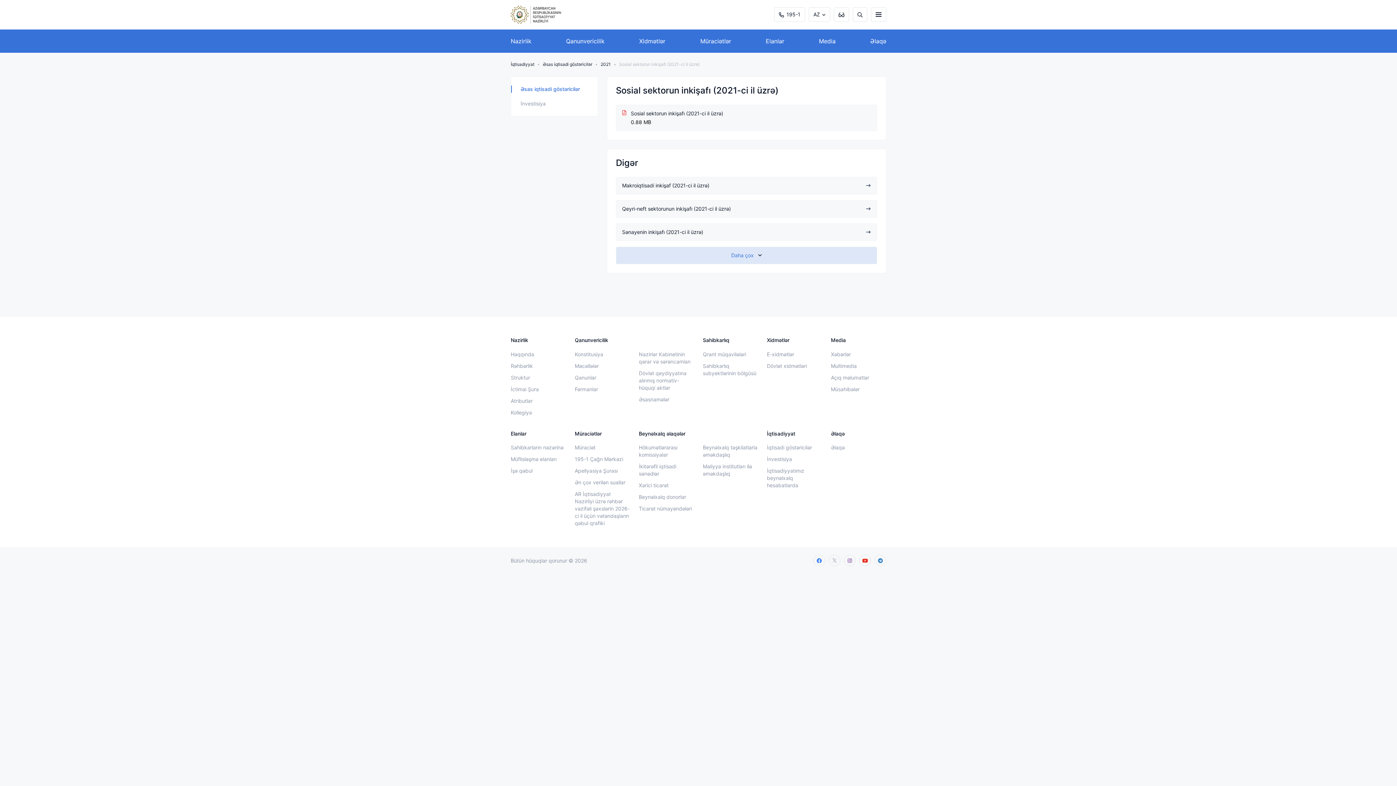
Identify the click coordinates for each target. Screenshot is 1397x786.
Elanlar (775, 41)
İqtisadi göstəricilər (789, 447)
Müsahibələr (845, 389)
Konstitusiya (589, 354)
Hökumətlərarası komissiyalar (658, 451)
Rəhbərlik (522, 366)
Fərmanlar (586, 389)
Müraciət (585, 447)
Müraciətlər (715, 41)
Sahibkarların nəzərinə (537, 447)
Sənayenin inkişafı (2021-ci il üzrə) (662, 232)
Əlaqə (878, 41)
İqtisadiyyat (522, 64)
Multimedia (844, 366)
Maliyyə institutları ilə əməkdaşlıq (727, 470)
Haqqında (522, 354)
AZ (816, 14)
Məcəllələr (587, 366)
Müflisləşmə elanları (534, 459)
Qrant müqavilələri (724, 354)
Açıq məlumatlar (850, 377)
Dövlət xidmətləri (787, 366)
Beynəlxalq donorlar (662, 497)
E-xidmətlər (780, 354)
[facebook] (819, 560)
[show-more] (746, 255)
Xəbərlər (841, 354)
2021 (606, 64)
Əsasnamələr (654, 399)
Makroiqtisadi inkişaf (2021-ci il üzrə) (665, 185)
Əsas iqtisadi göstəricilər (567, 64)
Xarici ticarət (654, 485)
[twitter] (834, 560)
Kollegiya (521, 412)
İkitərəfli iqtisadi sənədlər (657, 470)
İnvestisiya (533, 103)
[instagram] (850, 560)
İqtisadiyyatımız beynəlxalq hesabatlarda (785, 478)
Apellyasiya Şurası (596, 471)
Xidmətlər (652, 41)
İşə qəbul (522, 471)
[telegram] (880, 560)
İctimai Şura (525, 389)
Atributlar (522, 401)
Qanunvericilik (585, 41)
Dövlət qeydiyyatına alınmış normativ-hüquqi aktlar (662, 380)
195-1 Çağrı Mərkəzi (599, 459)
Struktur (520, 377)
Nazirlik (521, 41)
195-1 (793, 14)
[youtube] (865, 560)
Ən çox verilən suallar (600, 482)
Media (827, 41)
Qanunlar (585, 377)
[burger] (878, 14)
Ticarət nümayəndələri (665, 508)
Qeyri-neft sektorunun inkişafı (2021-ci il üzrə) (676, 209)
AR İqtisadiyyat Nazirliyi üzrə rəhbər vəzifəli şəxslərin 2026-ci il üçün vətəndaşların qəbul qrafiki (602, 508)
